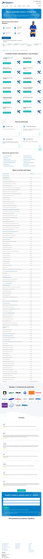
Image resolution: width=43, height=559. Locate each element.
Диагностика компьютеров (28, 97)
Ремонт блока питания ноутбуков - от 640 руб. (7, 88)
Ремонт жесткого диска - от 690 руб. (28, 68)
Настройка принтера (26, 164)
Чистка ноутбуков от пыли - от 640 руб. (8, 78)
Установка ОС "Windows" (6, 177)
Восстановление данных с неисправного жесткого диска (10, 231)
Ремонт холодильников (5, 544)
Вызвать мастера (6, 37)
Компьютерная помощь (6, 175)
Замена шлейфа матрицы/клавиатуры (8, 335)
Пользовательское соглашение (24, 509)
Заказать (6, 507)
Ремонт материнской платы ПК (7, 277)
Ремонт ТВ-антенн (4, 548)
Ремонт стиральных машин (5, 543)
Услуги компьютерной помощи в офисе (28, 162)
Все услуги (30, 549)
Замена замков (17, 548)
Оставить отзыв (21, 490)
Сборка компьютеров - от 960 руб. (27, 107)
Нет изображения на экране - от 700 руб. (8, 58)
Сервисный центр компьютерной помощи (29, 159)
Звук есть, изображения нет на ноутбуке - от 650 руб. (28, 88)
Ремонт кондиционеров (5, 549)
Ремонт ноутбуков (5, 157)
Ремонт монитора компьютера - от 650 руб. (7, 68)
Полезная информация (32, 550)
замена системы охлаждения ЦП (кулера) (11, 271)
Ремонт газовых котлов (5, 550)
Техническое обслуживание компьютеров (9, 162)
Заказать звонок (39, 3)
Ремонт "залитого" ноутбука (6, 339)
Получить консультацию (6, 63)
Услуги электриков (17, 544)
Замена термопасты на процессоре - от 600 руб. (27, 58)
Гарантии (30, 544)
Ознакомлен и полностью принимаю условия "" (16, 509)
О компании (30, 543)
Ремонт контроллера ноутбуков (27, 157)
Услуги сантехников (17, 543)
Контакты (30, 548)
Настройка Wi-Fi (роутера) (6, 239)
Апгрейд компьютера (6, 164)
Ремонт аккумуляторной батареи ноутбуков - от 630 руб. (28, 78)
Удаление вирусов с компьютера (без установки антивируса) (11, 209)
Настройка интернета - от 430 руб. (7, 107)
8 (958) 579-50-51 (38, 1)
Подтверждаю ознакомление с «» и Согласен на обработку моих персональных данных (22, 512)
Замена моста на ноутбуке (7, 159)
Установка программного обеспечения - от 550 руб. (7, 97)
